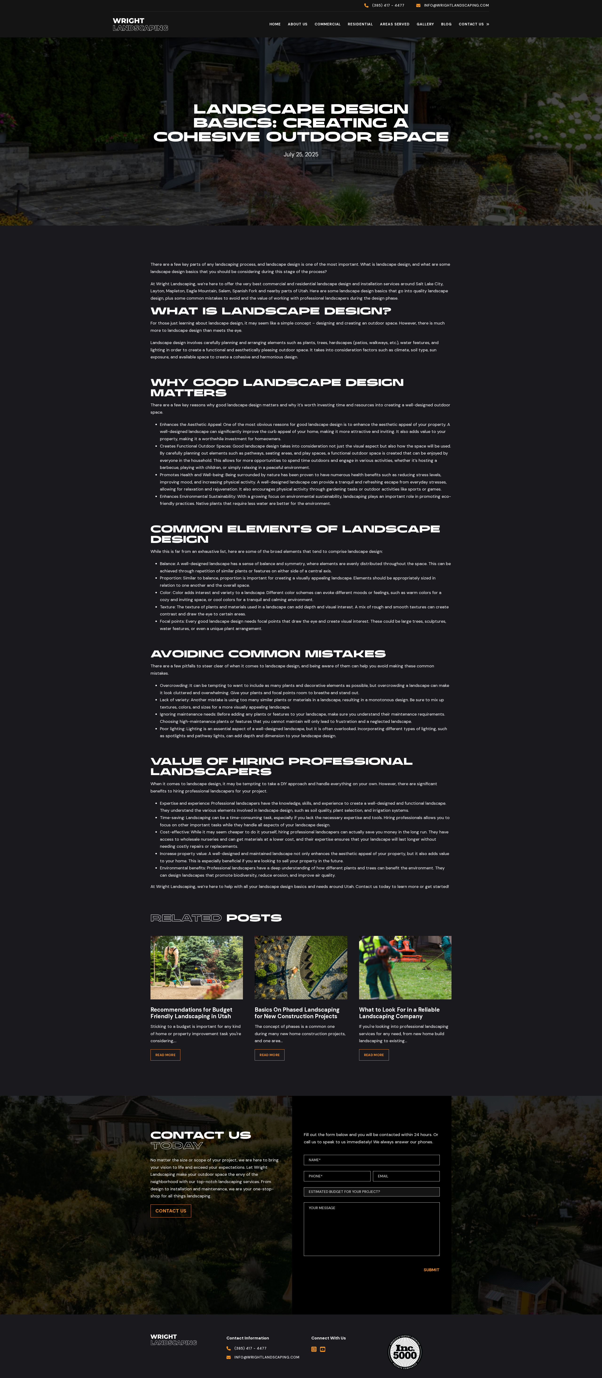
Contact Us (471, 24)
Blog (446, 24)
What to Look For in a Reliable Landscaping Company (399, 1013)
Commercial (328, 24)
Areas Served (395, 24)
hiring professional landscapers (203, 791)
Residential (360, 24)
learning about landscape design (211, 323)
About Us (298, 24)
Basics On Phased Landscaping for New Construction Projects (297, 1013)
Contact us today (373, 886)
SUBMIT (432, 1270)
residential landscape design (322, 284)
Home (275, 24)
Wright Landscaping (175, 886)
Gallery (425, 24)
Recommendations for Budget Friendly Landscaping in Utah (191, 1013)
